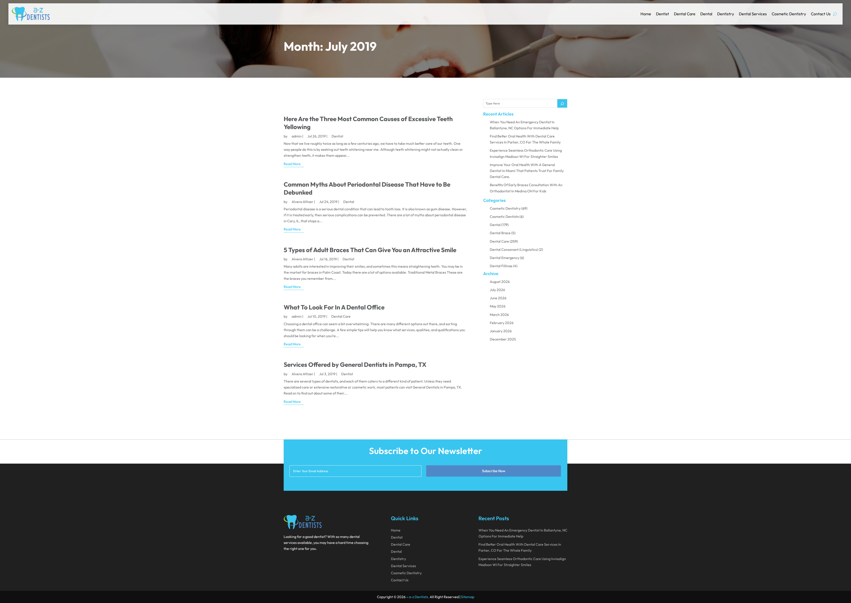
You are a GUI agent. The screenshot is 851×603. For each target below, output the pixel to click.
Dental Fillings (501, 266)
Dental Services (753, 13)
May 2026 (498, 306)
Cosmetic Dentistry (789, 13)
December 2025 (503, 339)
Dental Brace (500, 233)
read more (292, 164)
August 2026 (500, 281)
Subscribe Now (493, 471)
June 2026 (498, 298)
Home (645, 13)
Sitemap (467, 597)
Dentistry (725, 13)
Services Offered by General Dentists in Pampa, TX (355, 364)
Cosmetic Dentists (504, 216)
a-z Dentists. (419, 597)
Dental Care (684, 13)
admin (297, 136)
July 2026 (497, 290)
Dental (706, 13)
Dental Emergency (504, 257)
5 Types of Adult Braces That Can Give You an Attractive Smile (370, 250)
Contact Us (821, 13)
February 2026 (501, 323)
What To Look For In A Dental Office (334, 307)
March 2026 (499, 314)
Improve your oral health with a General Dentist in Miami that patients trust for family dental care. (527, 170)
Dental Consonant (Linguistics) (514, 249)
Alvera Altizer (302, 201)
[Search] (562, 103)
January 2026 (501, 331)
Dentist (662, 13)
